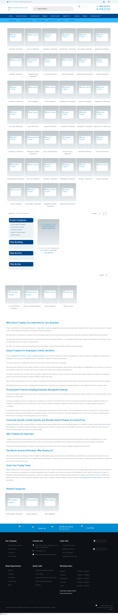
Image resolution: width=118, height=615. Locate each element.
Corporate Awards (21, 16)
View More (72, 20)
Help (62, 20)
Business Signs (40, 20)
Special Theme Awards (18, 232)
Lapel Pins (66, 16)
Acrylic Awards (55, 16)
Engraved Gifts (52, 20)
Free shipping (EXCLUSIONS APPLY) (90, 477)
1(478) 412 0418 (66, 527)
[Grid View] (104, 213)
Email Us (42, 528)
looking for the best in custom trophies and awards (28, 356)
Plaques (45, 16)
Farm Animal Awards (17, 227)
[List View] (108, 213)
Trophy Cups (12, 20)
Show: (94, 213)
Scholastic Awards (16, 230)
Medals (85, 16)
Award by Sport (95, 16)
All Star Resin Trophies (18, 224)
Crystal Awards (34, 16)
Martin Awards (46, 328)
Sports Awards (15, 235)
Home (11, 16)
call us (105, 427)
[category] (15, 37)
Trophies (76, 16)
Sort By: (11, 213)
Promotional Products (26, 20)
